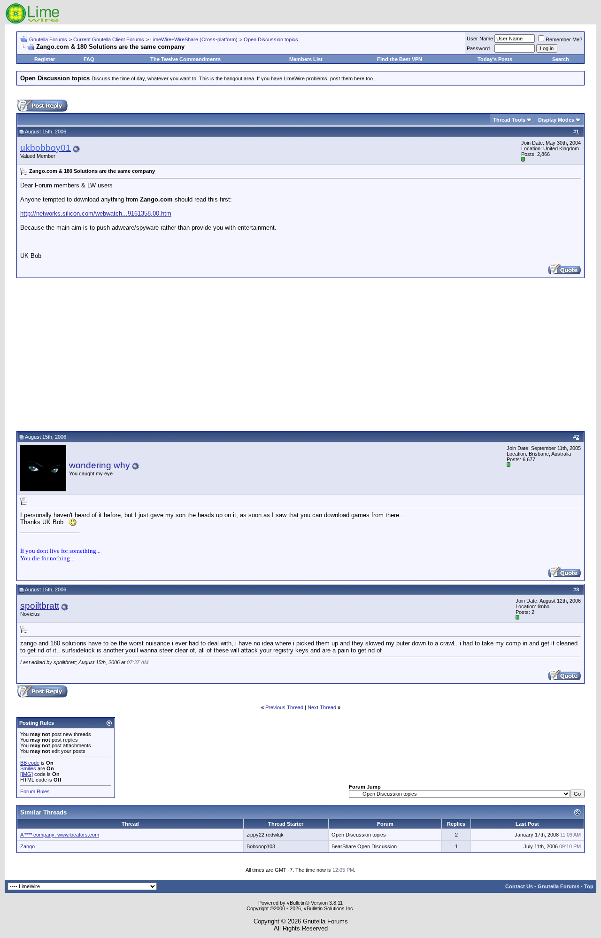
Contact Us (519, 886)
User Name (480, 38)
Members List (306, 59)
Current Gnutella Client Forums (108, 39)
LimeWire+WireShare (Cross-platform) (194, 39)
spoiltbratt (39, 606)
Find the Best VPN (399, 59)
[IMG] (26, 774)
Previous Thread (284, 707)
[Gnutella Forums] (33, 22)
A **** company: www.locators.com (59, 834)
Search (560, 59)
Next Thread (322, 707)
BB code (29, 763)
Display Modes (556, 120)
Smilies (28, 768)
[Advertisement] (300, 353)
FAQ (89, 59)
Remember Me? (564, 39)
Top (588, 886)
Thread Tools (509, 120)
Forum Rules (35, 791)
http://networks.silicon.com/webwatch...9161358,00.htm (95, 213)
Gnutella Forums (48, 39)
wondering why (99, 465)
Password (478, 48)
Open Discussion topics (271, 39)
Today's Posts (495, 59)
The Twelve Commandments (185, 59)
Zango (27, 846)
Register (44, 59)
